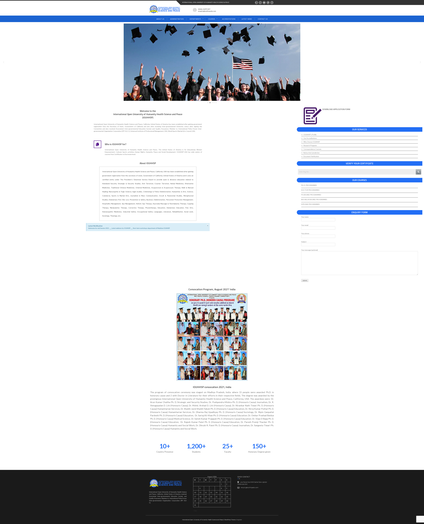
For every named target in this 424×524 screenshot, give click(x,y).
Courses (211, 19)
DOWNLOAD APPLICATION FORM (336, 109)
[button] (3, 62)
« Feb (195, 511)
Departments (195, 19)
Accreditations (228, 19)
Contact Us (263, 19)
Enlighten (239, 519)
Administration (177, 19)
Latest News (246, 19)
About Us (160, 19)
